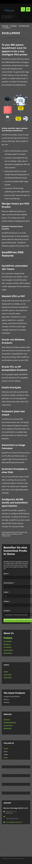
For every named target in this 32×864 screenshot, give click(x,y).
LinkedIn (6, 757)
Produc (7, 637)
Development (7, 728)
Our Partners (7, 647)
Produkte (13, 26)
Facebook (6, 748)
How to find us (8, 653)
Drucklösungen (24, 26)
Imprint (6, 671)
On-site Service (8, 725)
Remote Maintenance (10, 722)
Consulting (7, 719)
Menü (28, 9)
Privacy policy (8, 677)
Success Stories (8, 650)
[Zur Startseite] (9, 10)
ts (11, 637)
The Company (8, 641)
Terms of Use (7, 674)
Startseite (5, 26)
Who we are (7, 644)
